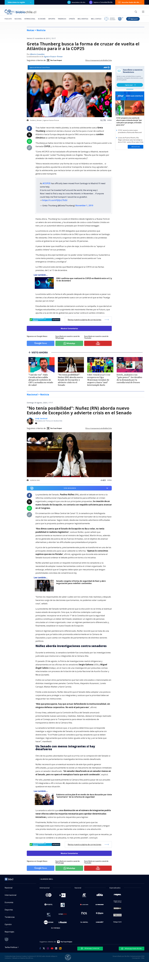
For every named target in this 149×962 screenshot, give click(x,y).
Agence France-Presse (53, 56)
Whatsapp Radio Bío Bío (133, 948)
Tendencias (62, 19)
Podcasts (8, 19)
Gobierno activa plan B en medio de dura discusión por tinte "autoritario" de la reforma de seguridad (84, 795)
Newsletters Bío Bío (78, 2)
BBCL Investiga (83, 19)
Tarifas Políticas (11, 947)
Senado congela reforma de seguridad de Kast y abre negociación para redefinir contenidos (81, 582)
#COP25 (47, 183)
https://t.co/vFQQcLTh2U (54, 200)
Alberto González (37, 54)
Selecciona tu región (16, 2)
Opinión (72, 19)
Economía (42, 19)
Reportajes (9, 931)
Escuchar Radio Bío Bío (130, 2)
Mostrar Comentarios (69, 328)
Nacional (18, 19)
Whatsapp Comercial (91, 948)
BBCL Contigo (96, 19)
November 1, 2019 (84, 205)
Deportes (51, 19)
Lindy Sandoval (41, 418)
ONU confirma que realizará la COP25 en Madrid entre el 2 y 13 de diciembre (84, 279)
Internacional (29, 19)
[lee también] (45, 585)
